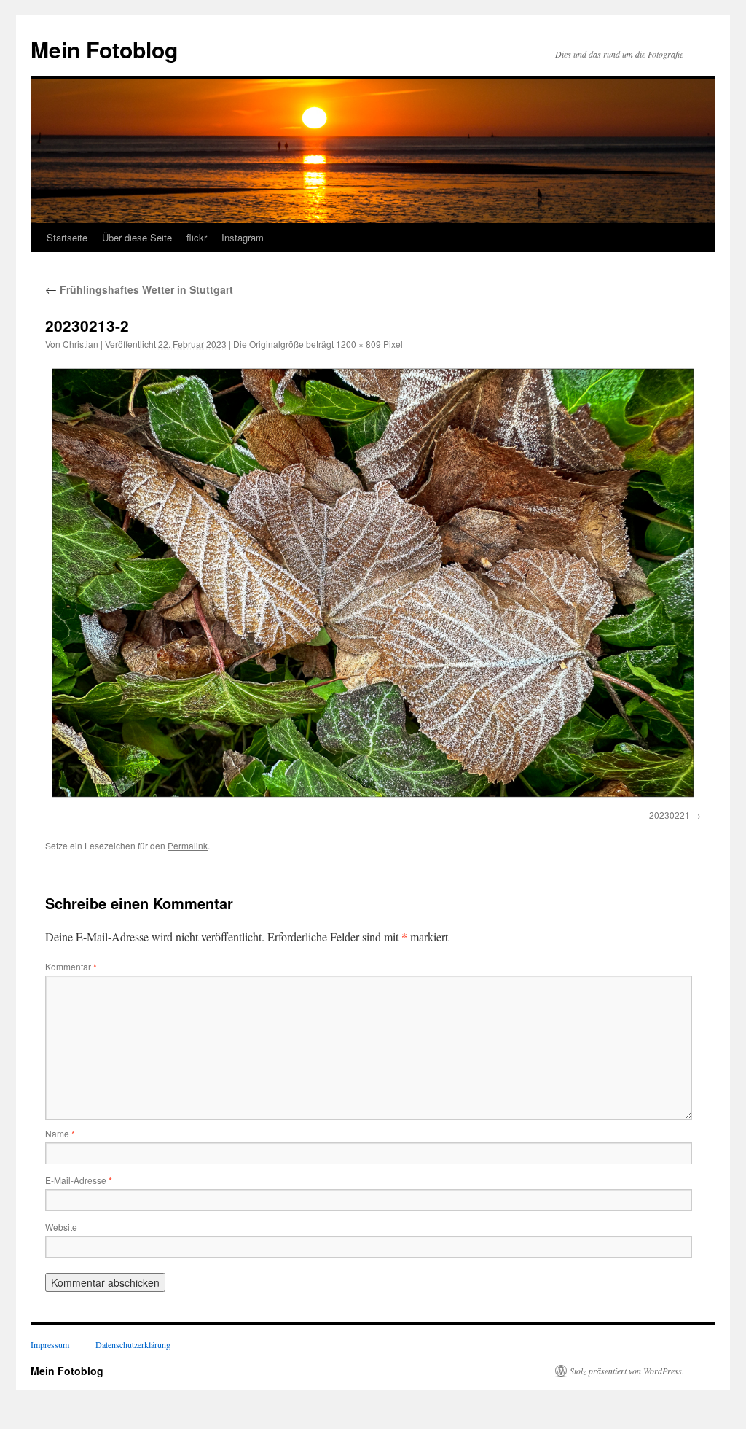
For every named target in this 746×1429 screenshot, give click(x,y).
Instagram (242, 237)
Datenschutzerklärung (132, 1344)
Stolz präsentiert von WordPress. (627, 1371)
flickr (196, 237)
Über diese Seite (137, 237)
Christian (80, 344)
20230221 (669, 815)
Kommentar (71, 966)
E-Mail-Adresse (78, 1180)
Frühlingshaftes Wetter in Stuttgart (139, 289)
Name (60, 1133)
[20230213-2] (373, 583)
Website (61, 1226)
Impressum (50, 1344)
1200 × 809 (358, 344)
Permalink (188, 845)
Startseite (67, 237)
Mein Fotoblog (104, 49)
